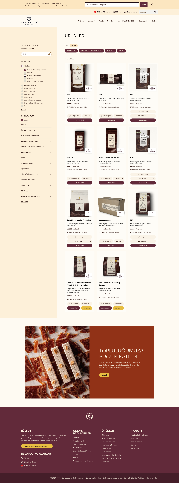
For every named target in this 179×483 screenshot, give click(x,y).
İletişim (154, 21)
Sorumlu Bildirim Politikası (134, 478)
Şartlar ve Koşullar (93, 478)
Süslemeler (106, 452)
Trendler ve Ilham (80, 441)
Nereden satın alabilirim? (83, 461)
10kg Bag (87, 116)
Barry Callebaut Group (82, 451)
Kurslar (134, 445)
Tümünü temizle (27, 48)
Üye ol (104, 375)
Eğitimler (134, 438)
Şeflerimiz (135, 448)
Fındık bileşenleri (108, 442)
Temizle (23, 110)
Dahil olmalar (107, 448)
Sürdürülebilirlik (79, 444)
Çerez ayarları (152, 478)
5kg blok (119, 241)
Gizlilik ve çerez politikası (112, 478)
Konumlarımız (136, 442)
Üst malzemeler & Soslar (112, 455)
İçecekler (105, 462)
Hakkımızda (77, 448)
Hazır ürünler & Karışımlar (112, 458)
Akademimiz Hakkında (139, 435)
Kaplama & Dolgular (110, 445)
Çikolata (105, 435)
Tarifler (102, 21)
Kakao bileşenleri (109, 438)
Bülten (75, 457)
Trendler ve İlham (113, 21)
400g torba (118, 304)
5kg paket (119, 116)
